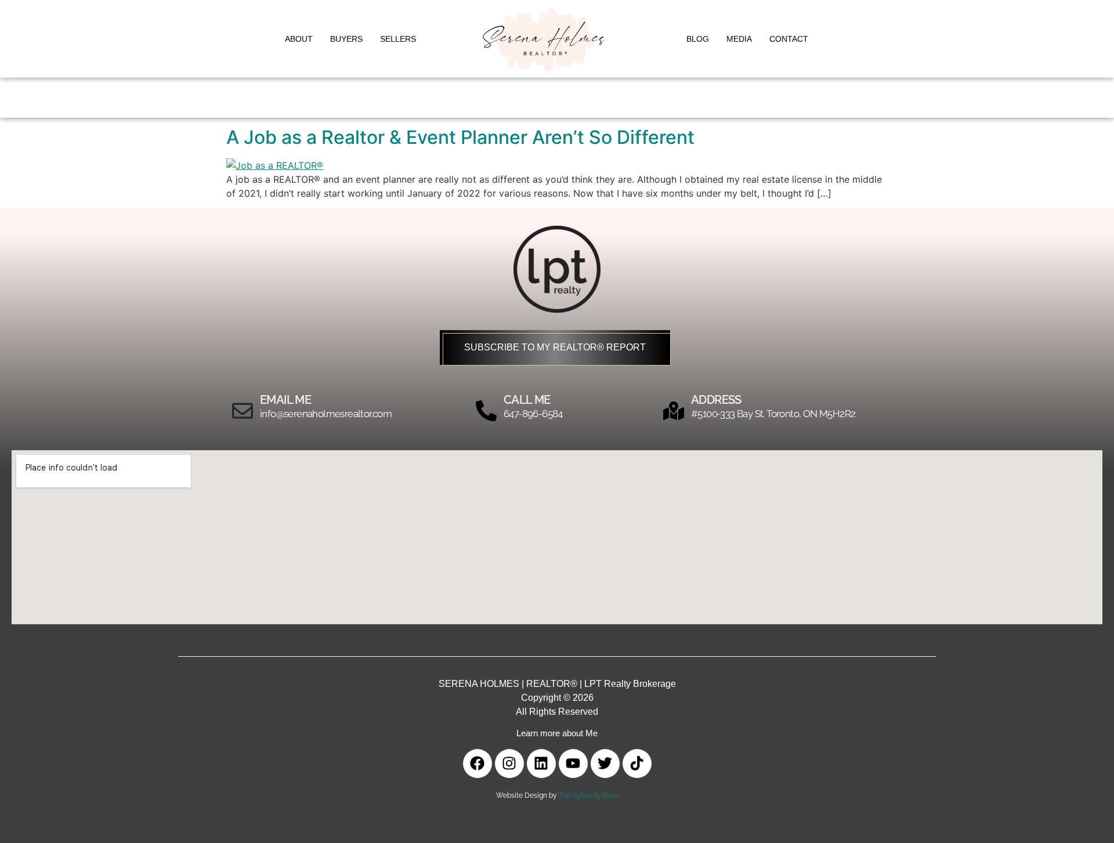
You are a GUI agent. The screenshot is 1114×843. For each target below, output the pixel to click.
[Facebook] (477, 763)
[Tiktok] (637, 763)
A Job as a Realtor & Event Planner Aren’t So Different (460, 137)
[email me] (242, 410)
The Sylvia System (588, 795)
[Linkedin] (541, 763)
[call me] (486, 410)
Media (739, 39)
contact (788, 39)
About (299, 39)
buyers (346, 39)
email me (285, 400)
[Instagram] (509, 763)
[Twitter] (605, 763)
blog (697, 39)
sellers (398, 39)
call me (527, 400)
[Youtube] (573, 763)
